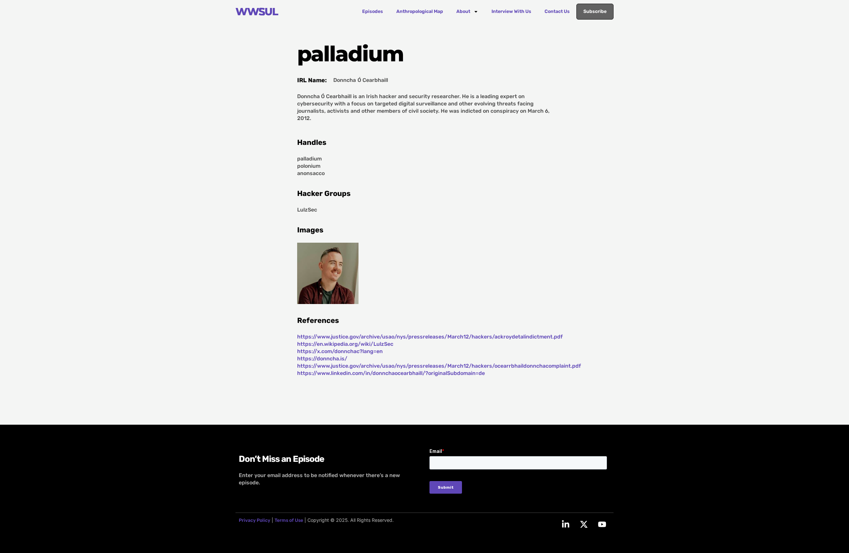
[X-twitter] (583, 524)
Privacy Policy (254, 520)
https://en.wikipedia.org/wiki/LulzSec (345, 344)
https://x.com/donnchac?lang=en (340, 351)
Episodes (372, 11)
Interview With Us (511, 11)
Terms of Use (289, 520)
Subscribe (595, 11)
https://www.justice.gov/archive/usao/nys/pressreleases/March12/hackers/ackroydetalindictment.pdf (430, 337)
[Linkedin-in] (565, 524)
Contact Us (557, 11)
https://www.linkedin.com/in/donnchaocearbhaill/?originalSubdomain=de (391, 373)
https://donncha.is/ (322, 358)
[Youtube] (602, 524)
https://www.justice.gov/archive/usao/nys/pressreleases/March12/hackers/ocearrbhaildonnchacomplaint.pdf (439, 366)
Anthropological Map (419, 11)
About (463, 11)
